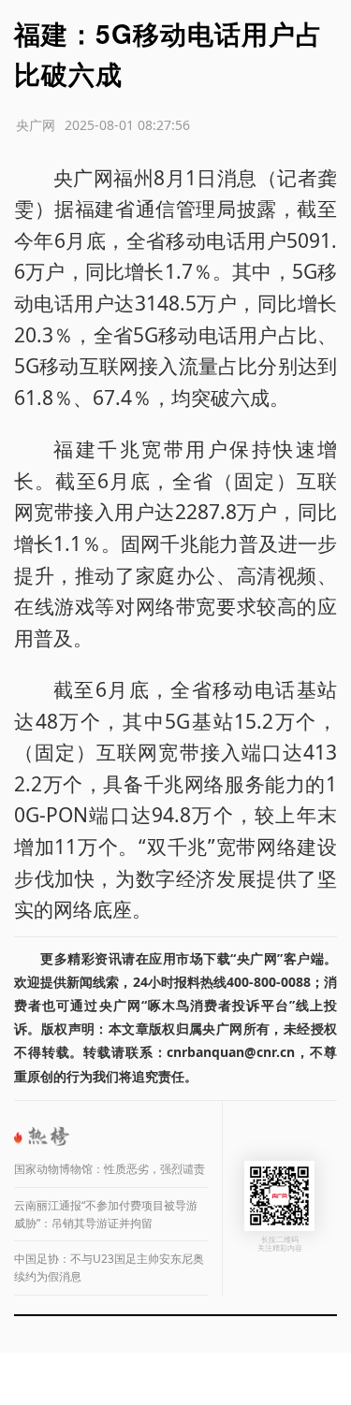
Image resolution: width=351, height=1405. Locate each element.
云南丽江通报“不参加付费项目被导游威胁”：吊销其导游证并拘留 (105, 1214)
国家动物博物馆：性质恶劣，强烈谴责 (109, 1169)
